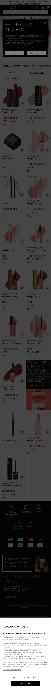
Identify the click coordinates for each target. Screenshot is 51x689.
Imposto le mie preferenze (25, 677)
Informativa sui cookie (26, 666)
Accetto (25, 683)
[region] (25, 653)
